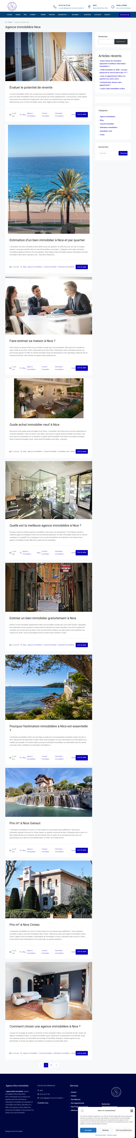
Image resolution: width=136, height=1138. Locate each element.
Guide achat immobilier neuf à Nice (34, 424)
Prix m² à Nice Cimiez (25, 924)
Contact (107, 14)
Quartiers (87, 14)
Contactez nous (43, 1103)
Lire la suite (81, 114)
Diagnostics (62, 14)
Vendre (43, 14)
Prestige (52, 14)
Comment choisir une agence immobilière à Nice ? (45, 1026)
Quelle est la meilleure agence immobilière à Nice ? (45, 525)
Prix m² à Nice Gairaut (25, 823)
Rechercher (103, 37)
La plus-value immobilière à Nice (112, 89)
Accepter (88, 1130)
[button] (132, 1111)
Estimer (32, 14)
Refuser (106, 1130)
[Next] (56, 1065)
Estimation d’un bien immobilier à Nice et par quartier (47, 240)
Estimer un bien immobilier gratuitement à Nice (43, 618)
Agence (18, 14)
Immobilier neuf (63, 451)
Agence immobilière (31, 114)
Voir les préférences (124, 1130)
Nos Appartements (77, 1103)
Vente (73, 115)
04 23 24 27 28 (64, 5)
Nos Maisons (75, 1099)
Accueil (9, 14)
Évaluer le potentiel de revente (31, 87)
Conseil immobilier (45, 114)
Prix (25, 14)
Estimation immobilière (59, 114)
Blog (24, 115)
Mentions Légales (112, 1135)
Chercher (123, 153)
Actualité (97, 14)
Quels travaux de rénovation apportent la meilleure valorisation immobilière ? (113, 63)
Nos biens (75, 14)
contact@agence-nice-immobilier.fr (71, 8)
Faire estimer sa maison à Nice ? (32, 341)
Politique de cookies (100, 1135)
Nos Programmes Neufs (79, 1107)
